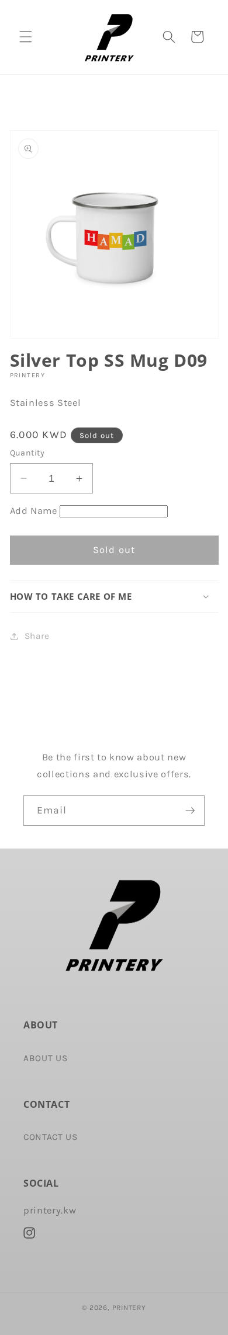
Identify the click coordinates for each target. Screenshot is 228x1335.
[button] (26, 37)
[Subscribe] (190, 810)
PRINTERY (129, 1307)
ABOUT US (45, 1058)
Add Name (33, 510)
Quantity (27, 453)
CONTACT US (50, 1137)
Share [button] (37, 636)
